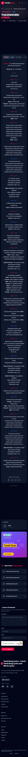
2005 (13, 11)
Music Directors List (6, 718)
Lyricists (3, 704)
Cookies (16, 753)
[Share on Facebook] (8, 480)
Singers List (4, 715)
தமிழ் (12, 57)
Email (3, 634)
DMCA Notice (4, 732)
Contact (3, 740)
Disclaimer (3, 735)
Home (2, 8)
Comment (4, 614)
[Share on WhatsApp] (15, 480)
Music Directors (5, 701)
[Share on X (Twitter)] (12, 480)
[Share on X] (7, 686)
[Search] (22, 3)
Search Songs (4, 706)
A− (16, 57)
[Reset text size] (19, 57)
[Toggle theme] (19, 3)
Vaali (4, 20)
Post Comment (7, 649)
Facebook (6, 679)
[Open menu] (25, 3)
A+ (20, 57)
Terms (11, 753)
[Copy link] (19, 480)
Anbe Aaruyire (8, 8)
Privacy (3, 737)
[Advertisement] (14, 38)
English (6, 57)
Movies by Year (5, 699)
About (2, 729)
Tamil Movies (4, 696)
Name (3, 628)
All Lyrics (3, 721)
